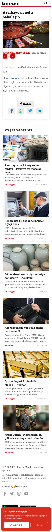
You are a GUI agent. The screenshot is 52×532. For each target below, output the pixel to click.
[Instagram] (19, 493)
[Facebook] (4, 493)
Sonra (39, 525)
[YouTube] (26, 493)
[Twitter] (12, 493)
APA (14, 78)
